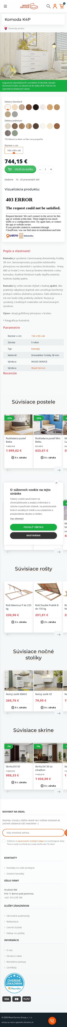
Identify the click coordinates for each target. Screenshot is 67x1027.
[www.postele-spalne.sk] (29, 6)
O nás (10, 950)
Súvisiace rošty (33, 569)
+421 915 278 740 (13, 897)
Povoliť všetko (33, 527)
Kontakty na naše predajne (21, 867)
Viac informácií (17, 518)
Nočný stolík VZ (43, 694)
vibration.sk (28, 1022)
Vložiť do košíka (24, 169)
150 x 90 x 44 (38, 335)
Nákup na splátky (16, 933)
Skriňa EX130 (13, 766)
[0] (61, 6)
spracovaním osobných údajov (31, 841)
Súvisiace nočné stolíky (33, 654)
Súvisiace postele (33, 402)
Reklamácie (12, 921)
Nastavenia (33, 535)
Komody (35, 348)
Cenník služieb (14, 927)
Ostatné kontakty (15, 873)
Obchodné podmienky (18, 915)
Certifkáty (12, 967)
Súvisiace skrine (33, 730)
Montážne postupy (16, 961)
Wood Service (38, 368)
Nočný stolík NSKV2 (16, 694)
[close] (56, 482)
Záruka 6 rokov (14, 955)
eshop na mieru (8, 1022)
